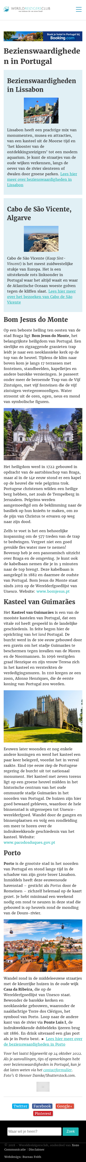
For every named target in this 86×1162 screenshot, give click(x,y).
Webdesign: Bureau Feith (22, 1157)
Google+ (64, 1106)
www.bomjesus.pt (53, 591)
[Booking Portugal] (43, 40)
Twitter (20, 1106)
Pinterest (43, 1113)
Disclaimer (36, 1149)
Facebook (42, 1106)
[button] (43, 36)
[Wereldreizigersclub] (27, 10)
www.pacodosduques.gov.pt (29, 842)
